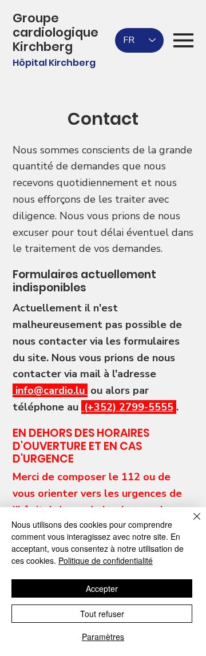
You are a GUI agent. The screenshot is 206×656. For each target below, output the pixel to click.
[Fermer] (190, 523)
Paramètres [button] (103, 636)
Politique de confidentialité (105, 560)
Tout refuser (102, 613)
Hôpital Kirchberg (54, 62)
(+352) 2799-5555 (127, 407)
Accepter (102, 588)
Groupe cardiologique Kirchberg (55, 32)
